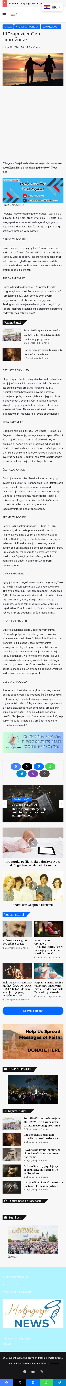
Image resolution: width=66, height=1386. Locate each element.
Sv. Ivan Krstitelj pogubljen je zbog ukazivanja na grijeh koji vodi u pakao (41, 1170)
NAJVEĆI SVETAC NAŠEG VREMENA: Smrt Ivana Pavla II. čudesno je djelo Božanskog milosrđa (48, 987)
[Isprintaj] (44, 773)
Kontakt (7, 1344)
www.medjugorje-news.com (17, 1291)
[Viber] (33, 773)
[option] (33, 803)
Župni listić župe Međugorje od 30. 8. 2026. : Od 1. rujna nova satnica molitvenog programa (43, 335)
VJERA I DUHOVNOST (27, 26)
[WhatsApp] (50, 766)
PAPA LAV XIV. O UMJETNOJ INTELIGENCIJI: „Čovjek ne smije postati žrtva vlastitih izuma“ (48, 947)
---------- (53, 1363)
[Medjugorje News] (13, 14)
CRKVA (8, 26)
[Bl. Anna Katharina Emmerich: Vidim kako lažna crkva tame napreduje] (12, 1154)
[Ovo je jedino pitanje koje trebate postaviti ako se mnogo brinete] (12, 1187)
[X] (27, 766)
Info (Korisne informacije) (16, 1338)
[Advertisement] (33, 123)
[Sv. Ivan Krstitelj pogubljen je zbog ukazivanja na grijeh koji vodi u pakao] (12, 1171)
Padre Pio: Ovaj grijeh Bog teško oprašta (15, 942)
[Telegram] (21, 773)
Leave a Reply (33, 1010)
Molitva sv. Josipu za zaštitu (30, 812)
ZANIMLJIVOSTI (51, 26)
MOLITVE (18, 802)
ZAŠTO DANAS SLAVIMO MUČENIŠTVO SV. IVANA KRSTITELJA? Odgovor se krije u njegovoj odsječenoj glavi (17, 989)
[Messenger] (39, 766)
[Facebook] (16, 766)
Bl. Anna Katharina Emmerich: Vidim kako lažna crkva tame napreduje (42, 1153)
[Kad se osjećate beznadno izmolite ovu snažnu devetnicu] (12, 354)
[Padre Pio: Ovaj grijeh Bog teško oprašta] (17, 929)
